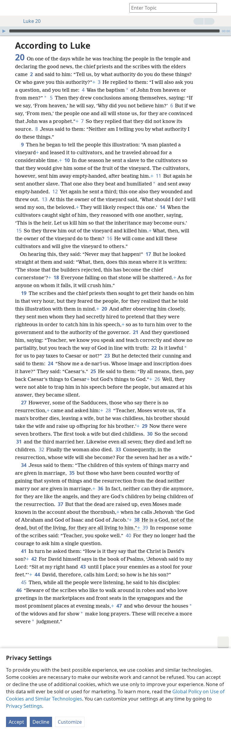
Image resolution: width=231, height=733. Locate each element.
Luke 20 (32, 21)
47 (119, 606)
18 (57, 277)
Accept (16, 722)
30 (150, 434)
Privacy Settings (24, 706)
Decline (40, 722)
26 (158, 379)
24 (51, 363)
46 (19, 590)
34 (24, 465)
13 (45, 199)
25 (94, 371)
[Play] (4, 31)
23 (107, 355)
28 (109, 410)
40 (129, 535)
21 (136, 332)
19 (24, 293)
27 (24, 402)
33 (119, 449)
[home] (9, 7)
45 (24, 582)
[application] (115, 30)
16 (110, 238)
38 (137, 520)
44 (38, 574)
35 (72, 473)
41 (24, 551)
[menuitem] (9, 7)
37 (61, 504)
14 (163, 207)
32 (42, 449)
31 (19, 441)
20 (105, 308)
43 (83, 566)
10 (67, 160)
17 (149, 254)
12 (55, 191)
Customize (70, 722)
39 (146, 527)
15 (19, 230)
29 (145, 426)
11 (159, 176)
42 (34, 559)
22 (154, 348)
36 (101, 488)
